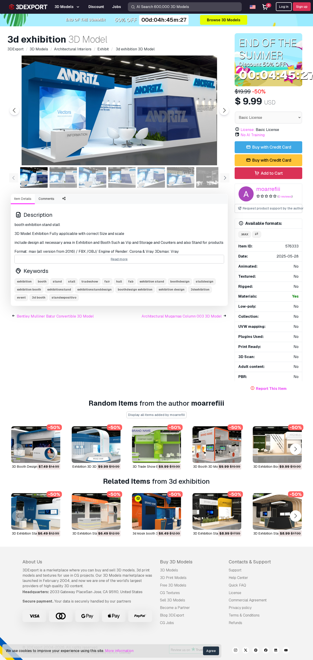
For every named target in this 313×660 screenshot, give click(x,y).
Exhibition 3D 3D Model (89, 466)
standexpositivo (64, 297)
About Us (32, 562)
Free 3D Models (173, 585)
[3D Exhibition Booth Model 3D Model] (277, 444)
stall (71, 281)
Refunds (235, 622)
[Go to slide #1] (34, 177)
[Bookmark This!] (53, 456)
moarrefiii (268, 189)
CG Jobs (167, 622)
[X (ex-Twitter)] (245, 650)
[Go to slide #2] (63, 177)
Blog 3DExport (172, 615)
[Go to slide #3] (92, 177)
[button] (295, 449)
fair (107, 281)
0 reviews (285, 196)
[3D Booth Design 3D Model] (35, 444)
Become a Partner (175, 607)
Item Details (22, 199)
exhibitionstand (59, 289)
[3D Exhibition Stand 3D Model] (217, 511)
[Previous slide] (14, 110)
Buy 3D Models (176, 562)
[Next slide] (224, 110)
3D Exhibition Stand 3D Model (215, 533)
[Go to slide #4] (122, 177)
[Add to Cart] (44, 456)
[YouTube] (286, 650)
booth (42, 281)
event (21, 297)
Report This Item (271, 388)
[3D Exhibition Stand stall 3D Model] (35, 511)
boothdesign (179, 281)
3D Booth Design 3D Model (32, 466)
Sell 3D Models (172, 600)
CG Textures (170, 592)
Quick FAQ (237, 585)
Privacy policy (240, 607)
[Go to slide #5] (151, 177)
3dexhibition (200, 289)
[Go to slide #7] (210, 177)
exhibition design (171, 289)
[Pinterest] (255, 650)
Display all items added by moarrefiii (156, 415)
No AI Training (253, 135)
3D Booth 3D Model (207, 466)
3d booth (38, 297)
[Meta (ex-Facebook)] (265, 650)
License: (248, 129)
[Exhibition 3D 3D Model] (96, 444)
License (235, 592)
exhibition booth (29, 289)
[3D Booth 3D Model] (217, 444)
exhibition (24, 281)
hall (119, 281)
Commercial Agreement (248, 600)
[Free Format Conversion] (256, 234)
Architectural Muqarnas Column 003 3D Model (182, 316)
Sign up (302, 7)
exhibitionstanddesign (94, 289)
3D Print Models (173, 577)
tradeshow (89, 281)
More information (119, 650)
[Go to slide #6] (180, 177)
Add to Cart (271, 173)
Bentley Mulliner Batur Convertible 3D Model (55, 316)
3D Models (169, 570)
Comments (46, 199)
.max (244, 234)
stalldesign (204, 281)
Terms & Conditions (244, 615)
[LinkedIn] (275, 650)
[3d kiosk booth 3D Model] (156, 511)
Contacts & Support (250, 562)
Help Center (238, 577)
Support (235, 570)
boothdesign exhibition (135, 289)
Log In (283, 7)
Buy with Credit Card (271, 147)
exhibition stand (152, 281)
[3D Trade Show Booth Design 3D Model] (156, 444)
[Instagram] (235, 650)
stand (57, 281)
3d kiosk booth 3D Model (151, 533)
